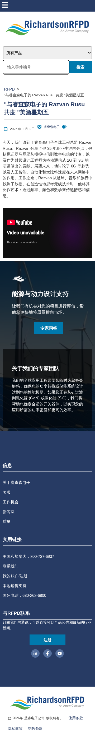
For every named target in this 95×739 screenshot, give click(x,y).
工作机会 (10, 502)
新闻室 (9, 511)
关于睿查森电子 (16, 482)
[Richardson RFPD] (39, 127)
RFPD (9, 89)
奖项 (7, 492)
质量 (7, 521)
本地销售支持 (14, 585)
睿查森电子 (52, 127)
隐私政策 (15, 728)
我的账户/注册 (15, 576)
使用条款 (75, 718)
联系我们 (10, 566)
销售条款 (35, 728)
